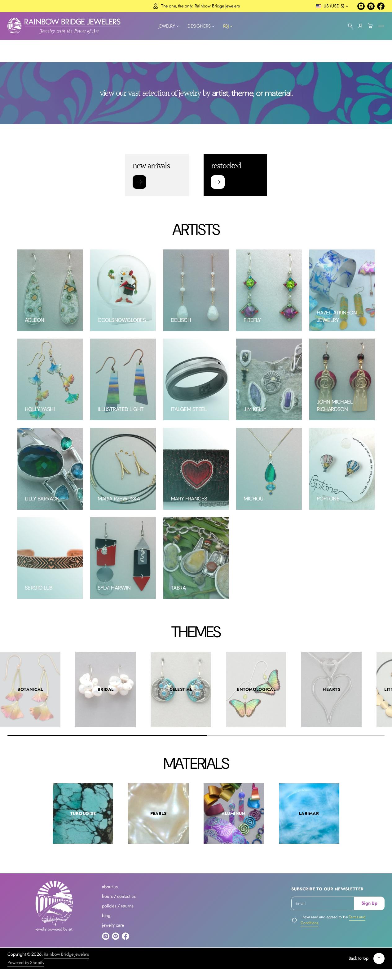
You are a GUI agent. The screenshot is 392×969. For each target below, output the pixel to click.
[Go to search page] (350, 26)
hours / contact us (118, 896)
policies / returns (117, 906)
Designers (199, 26)
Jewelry (166, 26)
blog (106, 915)
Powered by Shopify (25, 962)
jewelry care (113, 925)
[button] (350, 26)
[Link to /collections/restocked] (218, 182)
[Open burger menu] (381, 26)
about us (110, 887)
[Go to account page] (360, 26)
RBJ (226, 26)
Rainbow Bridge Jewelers (66, 954)
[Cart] (370, 26)
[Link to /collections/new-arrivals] (139, 182)
